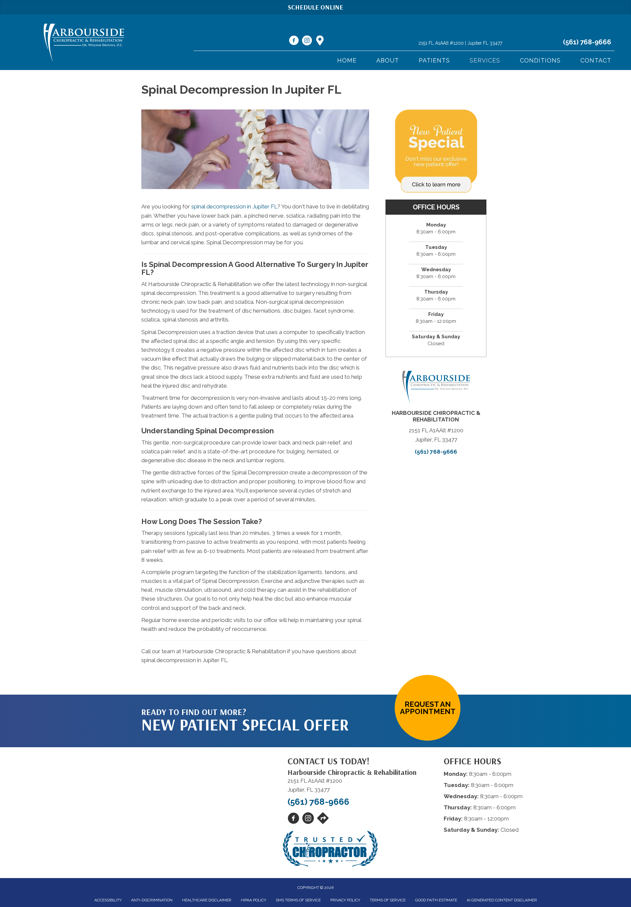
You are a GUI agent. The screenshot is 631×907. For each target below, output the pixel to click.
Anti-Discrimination (152, 900)
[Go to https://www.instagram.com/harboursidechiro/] (307, 41)
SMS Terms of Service (298, 900)
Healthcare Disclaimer (206, 900)
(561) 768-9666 (587, 42)
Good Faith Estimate (436, 900)
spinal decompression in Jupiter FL (234, 206)
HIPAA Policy (253, 900)
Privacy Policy (345, 900)
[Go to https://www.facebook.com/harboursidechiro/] (294, 41)
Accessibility (108, 900)
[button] (427, 708)
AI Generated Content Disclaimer (502, 900)
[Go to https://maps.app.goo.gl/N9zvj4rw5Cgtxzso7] (320, 41)
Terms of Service (388, 900)
